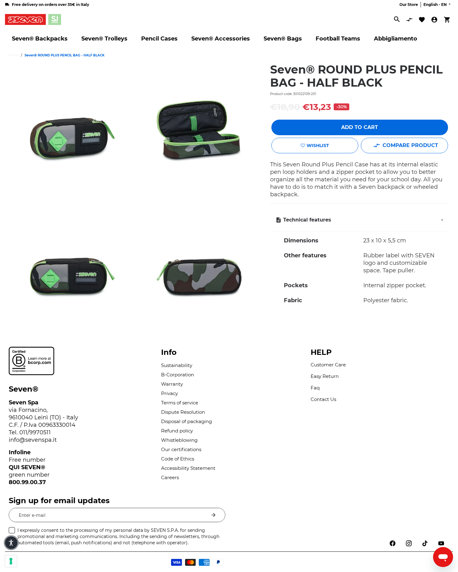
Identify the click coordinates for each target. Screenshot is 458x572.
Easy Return (325, 376)
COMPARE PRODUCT (410, 145)
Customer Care (328, 365)
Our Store (408, 4)
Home (13, 55)
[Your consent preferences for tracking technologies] (11, 561)
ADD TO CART (359, 127)
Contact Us (323, 399)
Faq (315, 388)
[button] (11, 542)
